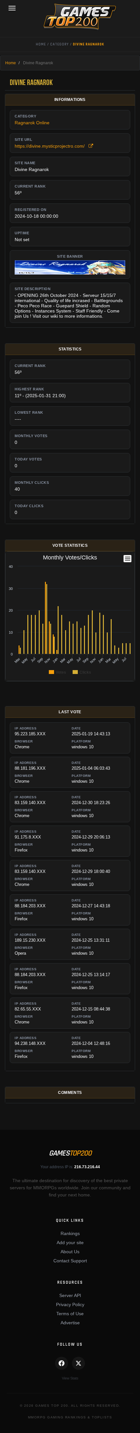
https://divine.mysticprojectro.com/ (52, 146)
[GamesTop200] (70, 17)
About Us (70, 1251)
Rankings (70, 1233)
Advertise (70, 1322)
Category (59, 44)
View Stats (70, 1378)
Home (41, 44)
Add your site (70, 1242)
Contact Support (70, 1260)
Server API (70, 1295)
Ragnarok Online (32, 122)
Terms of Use (70, 1313)
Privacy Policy (70, 1304)
